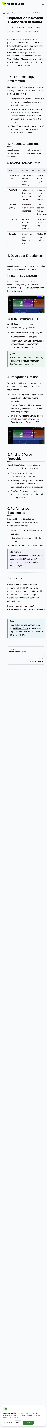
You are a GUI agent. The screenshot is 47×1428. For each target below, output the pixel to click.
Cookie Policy (32, 1415)
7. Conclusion (16, 578)
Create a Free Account (17, 609)
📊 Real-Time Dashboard (22, 275)
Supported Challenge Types (23, 162)
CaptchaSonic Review (34, 13)
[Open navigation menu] (43, 3)
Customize (8, 1422)
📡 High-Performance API (22, 318)
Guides (21, 13)
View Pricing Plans (37, 609)
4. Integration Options (22, 377)
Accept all (28, 1422)
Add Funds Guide (20, 628)
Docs (14, 13)
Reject (18, 1422)
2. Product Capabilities (23, 143)
